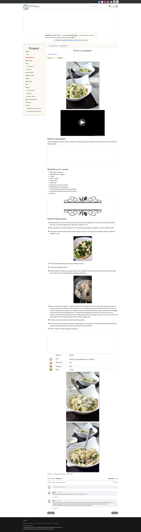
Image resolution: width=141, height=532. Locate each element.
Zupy (26, 63)
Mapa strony (56, 523)
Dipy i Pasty (28, 81)
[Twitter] (102, 1)
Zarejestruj (111, 478)
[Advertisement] (70, 21)
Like (52, 497)
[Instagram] (108, 1)
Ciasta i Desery (29, 72)
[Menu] (116, 6)
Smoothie (29, 93)
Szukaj (27, 51)
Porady (27, 105)
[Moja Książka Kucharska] (114, 2)
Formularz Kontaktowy (28, 523)
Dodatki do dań (29, 75)
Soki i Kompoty (30, 90)
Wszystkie (30, 66)
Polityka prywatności (47, 523)
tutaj (85, 225)
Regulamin (59, 478)
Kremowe (29, 69)
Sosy (26, 84)
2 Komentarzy (53, 54)
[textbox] (85, 487)
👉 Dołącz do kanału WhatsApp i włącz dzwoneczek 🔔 (70, 40)
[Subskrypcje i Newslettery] (111, 3)
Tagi (28, 54)
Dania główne (29, 57)
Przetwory (28, 102)
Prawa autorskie (38, 523)
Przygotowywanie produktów (34, 108)
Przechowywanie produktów (34, 111)
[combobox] (99, 6)
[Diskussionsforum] (117, 2)
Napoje (27, 87)
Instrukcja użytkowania (28, 525)
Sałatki (27, 78)
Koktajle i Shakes (31, 96)
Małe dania (28, 60)
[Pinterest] (105, 1)
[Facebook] (99, 1)
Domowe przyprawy (31, 99)
